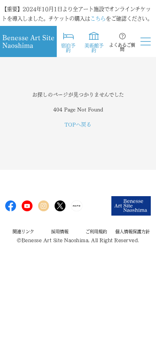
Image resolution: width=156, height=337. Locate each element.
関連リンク (23, 231)
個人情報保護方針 (132, 231)
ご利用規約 (96, 231)
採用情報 (59, 231)
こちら (98, 18)
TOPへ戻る (78, 124)
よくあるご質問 (122, 47)
